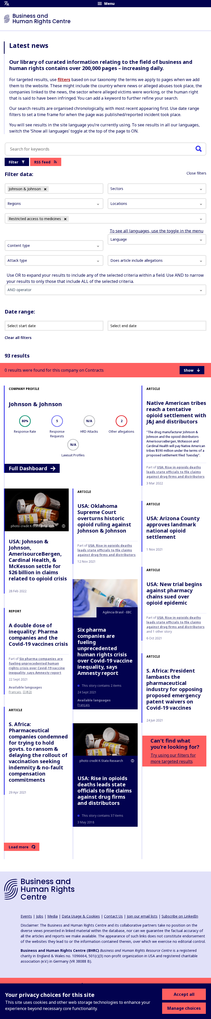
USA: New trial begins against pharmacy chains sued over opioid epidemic (174, 593)
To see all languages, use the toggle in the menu (156, 231)
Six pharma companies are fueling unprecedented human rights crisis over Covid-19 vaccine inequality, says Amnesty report (105, 651)
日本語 (27, 692)
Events (26, 916)
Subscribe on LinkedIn (180, 916)
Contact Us (113, 916)
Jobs (39, 916)
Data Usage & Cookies (81, 916)
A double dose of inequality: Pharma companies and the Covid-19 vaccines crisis (38, 634)
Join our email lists (142, 916)
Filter (13, 162)
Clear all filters (18, 337)
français (83, 705)
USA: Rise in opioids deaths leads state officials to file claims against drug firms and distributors (175, 472)
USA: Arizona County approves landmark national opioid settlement (172, 527)
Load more (19, 846)
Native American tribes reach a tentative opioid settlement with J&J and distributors (176, 412)
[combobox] (54, 245)
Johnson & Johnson (35, 404)
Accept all (184, 994)
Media (52, 916)
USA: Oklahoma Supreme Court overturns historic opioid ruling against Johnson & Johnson (104, 518)
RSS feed (42, 162)
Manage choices (184, 1008)
